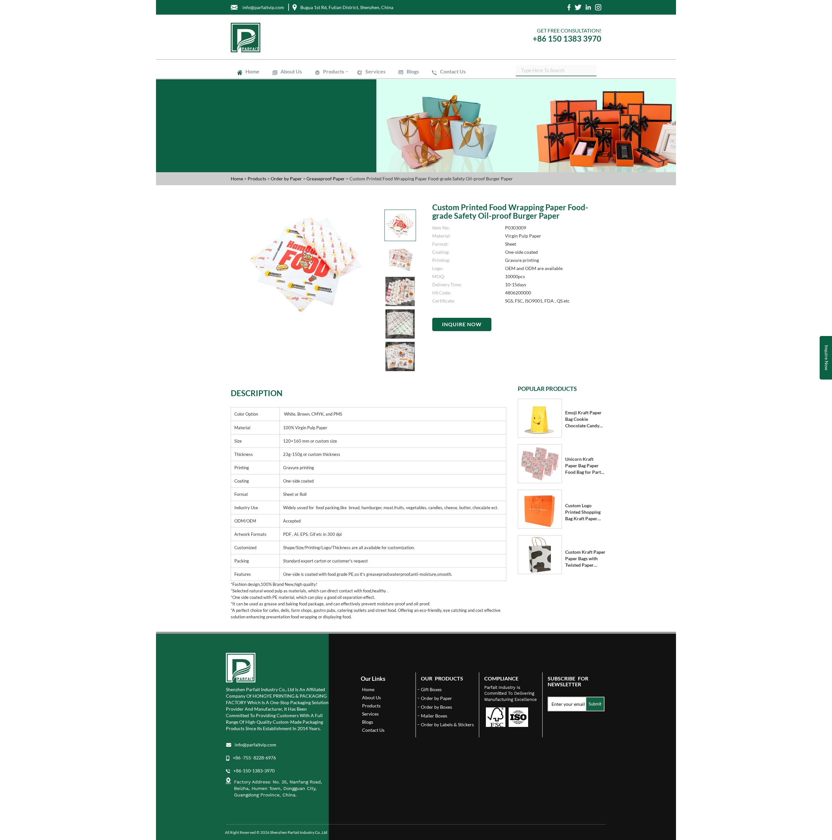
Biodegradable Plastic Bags (412, 100)
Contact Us (453, 71)
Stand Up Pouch (424, 97)
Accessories (439, 88)
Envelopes (422, 94)
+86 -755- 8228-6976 (254, 757)
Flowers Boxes (378, 85)
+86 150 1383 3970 (567, 38)
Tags (383, 115)
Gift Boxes (333, 82)
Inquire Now (462, 324)
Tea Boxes (332, 88)
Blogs (413, 71)
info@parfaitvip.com (255, 744)
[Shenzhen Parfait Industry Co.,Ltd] (321, 37)
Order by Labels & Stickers (447, 724)
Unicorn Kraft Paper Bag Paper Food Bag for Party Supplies (584, 465)
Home (252, 71)
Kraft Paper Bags (339, 94)
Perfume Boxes (452, 82)
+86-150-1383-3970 (254, 770)
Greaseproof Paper (466, 109)
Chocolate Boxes (421, 85)
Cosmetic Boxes (409, 82)
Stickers (357, 115)
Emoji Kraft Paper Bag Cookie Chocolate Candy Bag (583, 419)
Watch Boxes (464, 85)
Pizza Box (366, 88)
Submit (595, 703)
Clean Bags (333, 97)
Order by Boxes (436, 707)
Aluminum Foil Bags (376, 97)
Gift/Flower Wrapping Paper (407, 109)
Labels (329, 115)
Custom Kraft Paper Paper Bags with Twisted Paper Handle (585, 558)
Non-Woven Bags (468, 100)
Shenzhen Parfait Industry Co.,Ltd (298, 832)
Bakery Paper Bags (464, 94)
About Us (291, 71)
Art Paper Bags (384, 94)
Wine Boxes (368, 82)
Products (333, 71)
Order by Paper (287, 178)
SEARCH (591, 69)
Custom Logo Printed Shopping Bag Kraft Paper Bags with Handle (583, 512)
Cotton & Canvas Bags (344, 103)
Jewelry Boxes (336, 85)
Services (375, 71)
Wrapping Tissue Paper (344, 109)
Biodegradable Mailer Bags (348, 100)
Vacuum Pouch (467, 97)
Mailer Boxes (401, 88)
